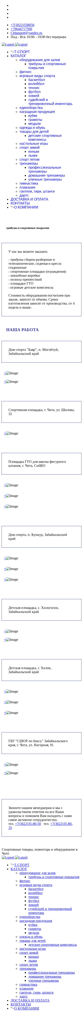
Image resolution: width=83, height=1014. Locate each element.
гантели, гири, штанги (37, 191)
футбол (34, 92)
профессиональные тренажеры (44, 169)
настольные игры (33, 143)
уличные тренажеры (45, 179)
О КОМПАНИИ (26, 207)
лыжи (32, 155)
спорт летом (29, 159)
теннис (34, 88)
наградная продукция (37, 112)
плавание (27, 187)
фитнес (25, 72)
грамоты (35, 120)
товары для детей (34, 131)
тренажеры (28, 163)
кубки (32, 116)
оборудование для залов (39, 60)
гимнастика (28, 183)
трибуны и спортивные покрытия (53, 877)
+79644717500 (21, 29)
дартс (24, 195)
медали (34, 124)
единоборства (31, 108)
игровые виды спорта (37, 76)
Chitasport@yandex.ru (26, 33)
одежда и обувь (32, 127)
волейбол (36, 84)
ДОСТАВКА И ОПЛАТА (29, 199)
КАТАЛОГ (18, 56)
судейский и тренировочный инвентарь (50, 102)
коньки (33, 151)
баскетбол (36, 80)
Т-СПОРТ (22, 52)
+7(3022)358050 (22, 25)
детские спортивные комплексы (45, 137)
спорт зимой (29, 147)
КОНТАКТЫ (20, 203)
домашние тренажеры (46, 175)
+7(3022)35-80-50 (28, 824)
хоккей (33, 96)
